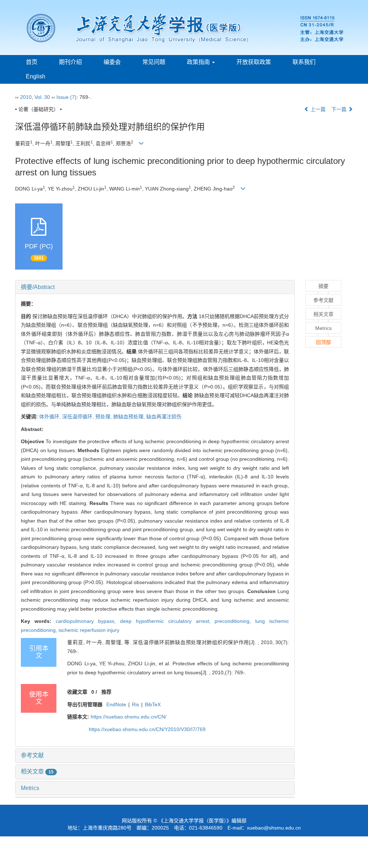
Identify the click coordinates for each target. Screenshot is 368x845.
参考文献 (32, 755)
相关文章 (37, 771)
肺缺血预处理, (129, 416)
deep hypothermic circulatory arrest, (167, 621)
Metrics (30, 788)
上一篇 (317, 109)
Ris (135, 704)
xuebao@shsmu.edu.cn (274, 828)
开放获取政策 (253, 62)
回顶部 (323, 342)
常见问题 (153, 62)
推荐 (106, 692)
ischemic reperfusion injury (89, 630)
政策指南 (199, 62)
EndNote (116, 704)
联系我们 (304, 62)
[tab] (154, 287)
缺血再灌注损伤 (163, 416)
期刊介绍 (70, 62)
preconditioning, (235, 621)
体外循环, (50, 416)
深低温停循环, (78, 416)
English (35, 76)
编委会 (112, 62)
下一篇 (339, 109)
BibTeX (153, 704)
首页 (31, 62)
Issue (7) (66, 97)
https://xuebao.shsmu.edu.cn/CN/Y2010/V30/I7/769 (147, 729)
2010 (26, 97)
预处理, (104, 416)
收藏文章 (77, 692)
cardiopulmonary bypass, (88, 621)
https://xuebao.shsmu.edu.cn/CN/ (128, 717)
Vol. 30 (42, 97)
